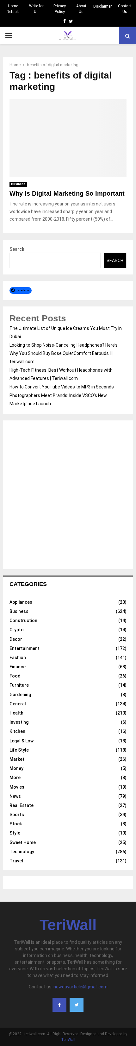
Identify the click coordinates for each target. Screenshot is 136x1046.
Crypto (16, 629)
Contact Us (125, 9)
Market (16, 759)
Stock (15, 823)
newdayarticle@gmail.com (80, 986)
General (17, 703)
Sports (16, 814)
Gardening (20, 694)
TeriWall (68, 925)
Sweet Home (22, 842)
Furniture (19, 685)
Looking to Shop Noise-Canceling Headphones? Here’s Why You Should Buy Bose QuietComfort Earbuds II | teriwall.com (63, 353)
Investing (18, 722)
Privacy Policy (59, 9)
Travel (16, 860)
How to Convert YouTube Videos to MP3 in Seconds (61, 386)
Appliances (20, 602)
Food (15, 675)
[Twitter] (76, 1005)
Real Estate (21, 805)
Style (14, 832)
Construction (23, 620)
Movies (16, 787)
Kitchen (17, 731)
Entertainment (24, 648)
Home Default (13, 9)
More (15, 777)
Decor (15, 639)
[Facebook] (59, 1005)
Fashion (17, 657)
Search (16, 249)
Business (18, 184)
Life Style (19, 750)
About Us (81, 9)
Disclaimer (102, 6)
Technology (21, 851)
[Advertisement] (68, 495)
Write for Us (36, 9)
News (15, 796)
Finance (17, 666)
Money (16, 768)
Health (16, 712)
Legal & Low (21, 740)
